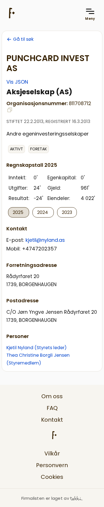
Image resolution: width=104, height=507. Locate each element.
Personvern (52, 465)
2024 (43, 212)
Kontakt (52, 420)
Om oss (52, 396)
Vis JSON (17, 81)
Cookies (52, 477)
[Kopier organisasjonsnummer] (9, 110)
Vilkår (52, 453)
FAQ (52, 408)
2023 (67, 212)
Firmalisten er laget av (45, 498)
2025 (18, 212)
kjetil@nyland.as (45, 239)
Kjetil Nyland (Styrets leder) (36, 347)
